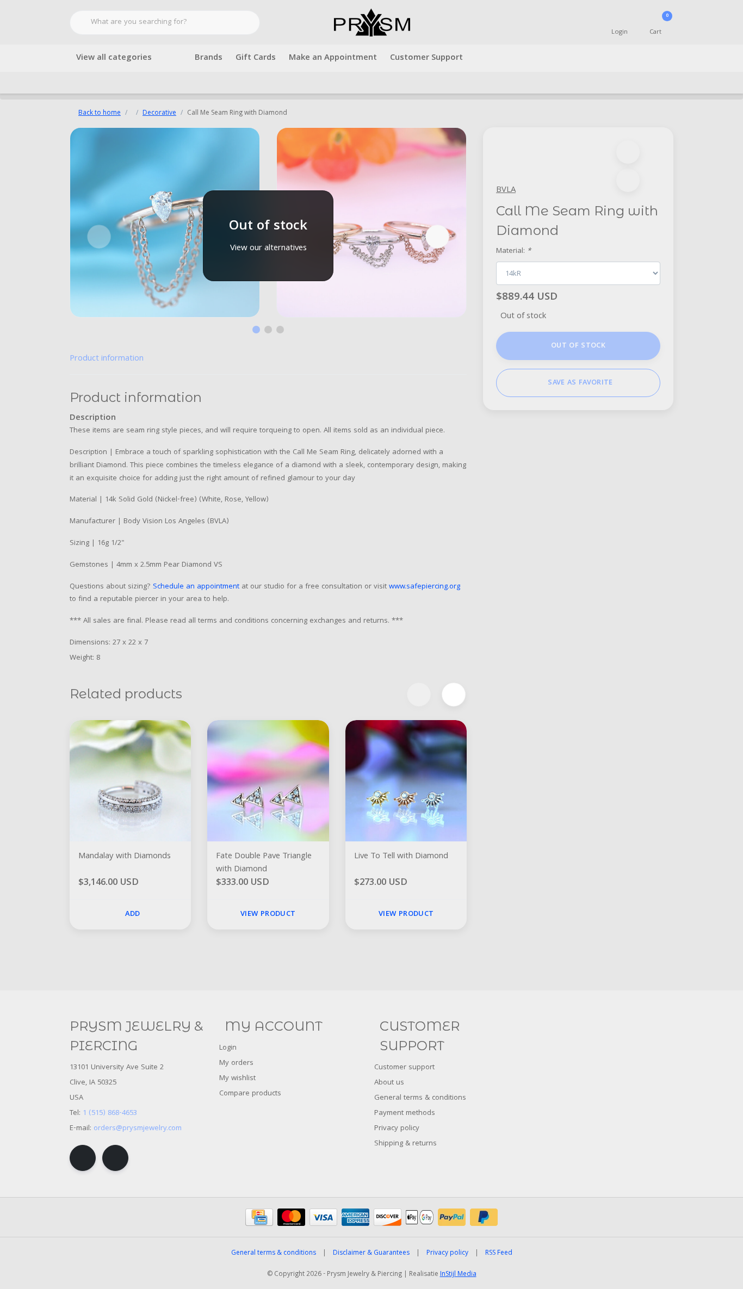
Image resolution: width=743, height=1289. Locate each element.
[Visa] (323, 1217)
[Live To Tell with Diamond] (406, 780)
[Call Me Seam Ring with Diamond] (165, 222)
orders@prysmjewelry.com (138, 1129)
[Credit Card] (259, 1217)
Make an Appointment (333, 58)
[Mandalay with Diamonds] (130, 780)
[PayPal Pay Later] (484, 1217)
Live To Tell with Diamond (401, 857)
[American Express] (355, 1217)
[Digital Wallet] (420, 1217)
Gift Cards (256, 58)
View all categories (114, 58)
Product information (107, 359)
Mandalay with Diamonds (124, 857)
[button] (628, 152)
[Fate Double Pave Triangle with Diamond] (268, 780)
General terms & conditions (273, 1253)
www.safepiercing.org (424, 587)
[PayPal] (452, 1217)
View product (267, 914)
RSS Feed (498, 1253)
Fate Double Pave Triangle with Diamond (264, 863)
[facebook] (83, 1158)
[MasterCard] (291, 1217)
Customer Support (426, 58)
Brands (208, 58)
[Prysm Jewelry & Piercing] (372, 23)
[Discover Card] (387, 1217)
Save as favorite (580, 383)
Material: (513, 251)
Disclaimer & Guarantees (371, 1253)
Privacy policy (447, 1253)
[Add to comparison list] (628, 180)
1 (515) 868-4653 (110, 1113)
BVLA (506, 190)
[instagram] (115, 1158)
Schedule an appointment (196, 587)
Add (132, 914)
